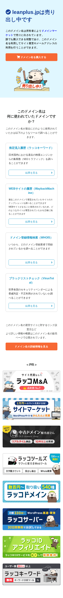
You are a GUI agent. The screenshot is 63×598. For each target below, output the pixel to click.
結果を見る (31, 172)
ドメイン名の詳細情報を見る (31, 346)
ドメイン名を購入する (33, 57)
